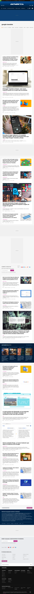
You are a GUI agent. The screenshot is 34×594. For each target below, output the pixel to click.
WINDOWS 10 (23, 8)
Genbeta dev (6, 345)
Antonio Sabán (7, 222)
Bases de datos (21, 347)
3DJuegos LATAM (10, 587)
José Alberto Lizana (8, 112)
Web (3, 335)
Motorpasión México (29, 588)
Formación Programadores (12, 347)
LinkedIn (29, 267)
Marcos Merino (7, 66)
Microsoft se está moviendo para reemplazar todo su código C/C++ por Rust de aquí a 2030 (13, 358)
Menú (3, 5)
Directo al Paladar (23, 571)
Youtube (22, 267)
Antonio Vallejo (7, 180)
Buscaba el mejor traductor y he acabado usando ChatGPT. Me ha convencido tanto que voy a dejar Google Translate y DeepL (16, 136)
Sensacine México (17, 587)
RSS (26, 267)
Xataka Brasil (3, 588)
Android (28, 27)
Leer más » (6, 167)
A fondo (4, 105)
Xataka (3, 571)
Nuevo (30, 5)
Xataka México (4, 587)
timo (22, 523)
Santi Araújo (7, 376)
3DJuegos (9, 571)
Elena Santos (7, 503)
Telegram (32, 8)
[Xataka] (0, 0)
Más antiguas (29, 507)
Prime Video (31, 27)
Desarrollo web (4, 347)
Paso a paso (4, 281)
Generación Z (21, 27)
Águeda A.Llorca (7, 490)
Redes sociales (16, 523)
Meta (24, 27)
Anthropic (9, 27)
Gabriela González (8, 287)
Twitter (27, 8)
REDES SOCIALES (18, 8)
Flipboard (29, 8)
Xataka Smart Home (3, 575)
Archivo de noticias (6, 507)
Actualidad (4, 294)
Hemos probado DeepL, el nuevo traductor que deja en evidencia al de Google (16, 443)
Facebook (30, 8)
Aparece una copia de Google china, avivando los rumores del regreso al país (11, 381)
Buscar (31, 564)
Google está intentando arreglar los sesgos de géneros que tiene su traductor (10, 291)
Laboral (20, 523)
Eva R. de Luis (7, 97)
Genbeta (17, 4)
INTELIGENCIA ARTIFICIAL (11, 8)
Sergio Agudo (7, 464)
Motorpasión (29, 571)
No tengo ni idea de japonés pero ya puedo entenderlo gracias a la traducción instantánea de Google (11, 454)
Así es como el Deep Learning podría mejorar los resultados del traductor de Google (11, 481)
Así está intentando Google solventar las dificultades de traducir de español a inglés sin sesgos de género (16, 204)
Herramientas (5, 164)
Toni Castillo (7, 420)
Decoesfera (3, 581)
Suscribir (12, 270)
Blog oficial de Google (6, 520)
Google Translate (13, 520)
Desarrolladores (28, 347)
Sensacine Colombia (16, 589)
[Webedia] (4, 567)
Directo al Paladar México (23, 588)
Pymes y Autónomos (9, 581)
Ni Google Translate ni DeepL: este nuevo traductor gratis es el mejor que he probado (15, 89)
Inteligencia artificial (25, 554)
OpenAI (13, 27)
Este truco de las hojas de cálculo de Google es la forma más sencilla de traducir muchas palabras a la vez (11, 278)
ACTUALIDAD (4, 8)
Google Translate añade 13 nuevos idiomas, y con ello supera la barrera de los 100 (11, 494)
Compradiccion (4, 582)
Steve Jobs (16, 27)
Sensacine (16, 571)
